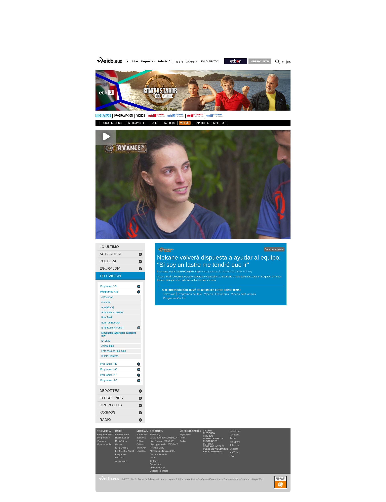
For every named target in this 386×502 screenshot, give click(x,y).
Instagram (235, 441)
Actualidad (142, 434)
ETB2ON (206, 115)
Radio (105, 420)
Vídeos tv (101, 441)
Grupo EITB (111, 405)
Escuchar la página (274, 249)
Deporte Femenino (159, 454)
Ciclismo (154, 461)
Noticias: (142, 431)
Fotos (183, 437)
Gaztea (118, 444)
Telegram (234, 445)
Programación (123, 115)
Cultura (140, 444)
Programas (103, 115)
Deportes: (156, 431)
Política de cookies (185, 479)
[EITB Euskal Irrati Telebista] (109, 59)
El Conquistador (110, 123)
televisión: (104, 431)
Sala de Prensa (212, 451)
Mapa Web (257, 479)
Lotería (208, 443)
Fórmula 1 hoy (157, 448)
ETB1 (156, 116)
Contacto (245, 479)
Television (110, 276)
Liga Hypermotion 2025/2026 (164, 444)
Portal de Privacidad (148, 479)
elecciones (111, 398)
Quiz (155, 123)
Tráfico (208, 436)
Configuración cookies (209, 479)
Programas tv (103, 437)
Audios (183, 441)
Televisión (169, 294)
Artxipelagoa (121, 461)
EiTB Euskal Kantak (124, 451)
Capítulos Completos (210, 123)
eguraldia (110, 268)
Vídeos (141, 115)
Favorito (169, 123)
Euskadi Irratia (122, 434)
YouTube (234, 452)
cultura (108, 261)
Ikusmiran (141, 448)
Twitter (233, 438)
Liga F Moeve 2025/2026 (162, 441)
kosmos (107, 412)
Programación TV (174, 298)
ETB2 (175, 116)
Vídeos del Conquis (243, 294)
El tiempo (209, 433)
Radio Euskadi (122, 437)
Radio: (119, 431)
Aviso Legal (167, 479)
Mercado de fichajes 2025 (162, 451)
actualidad (111, 254)
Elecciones (210, 441)
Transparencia (231, 479)
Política (140, 441)
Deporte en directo (159, 471)
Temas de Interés (213, 446)
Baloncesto (155, 464)
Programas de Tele (190, 294)
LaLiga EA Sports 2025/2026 (164, 437)
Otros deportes (157, 467)
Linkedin (234, 449)
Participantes (137, 123)
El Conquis (222, 294)
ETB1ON (187, 115)
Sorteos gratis (213, 438)
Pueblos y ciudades (215, 449)
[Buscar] (277, 62)
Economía (141, 437)
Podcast (119, 457)
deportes (109, 391)
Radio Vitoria (121, 441)
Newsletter (235, 431)
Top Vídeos (185, 434)
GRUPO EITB (260, 61)
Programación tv (105, 434)
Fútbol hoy (155, 434)
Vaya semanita (104, 444)
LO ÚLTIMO (109, 247)
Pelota (153, 457)
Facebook (235, 434)
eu (283, 62)
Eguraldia (141, 451)
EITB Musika (121, 448)
